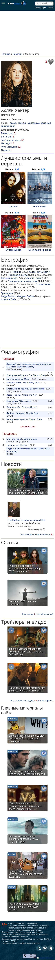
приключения (8, 126)
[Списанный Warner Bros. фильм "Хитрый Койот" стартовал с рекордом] (27, 730)
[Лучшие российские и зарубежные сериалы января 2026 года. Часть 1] (27, 560)
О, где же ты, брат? (39, 272)
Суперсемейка (13, 249)
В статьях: (7, 136)
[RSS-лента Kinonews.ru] (39, 948)
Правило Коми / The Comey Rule (22, 382)
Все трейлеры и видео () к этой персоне (32, 700)
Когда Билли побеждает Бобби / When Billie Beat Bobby (28, 450)
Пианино (13, 206)
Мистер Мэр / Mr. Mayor (18, 379)
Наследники (39, 206)
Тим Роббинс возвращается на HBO (26, 520)
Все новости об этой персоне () (36, 534)
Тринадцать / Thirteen (17, 445)
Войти (50, 8)
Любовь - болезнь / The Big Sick (22, 413)
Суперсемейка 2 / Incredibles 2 (21, 407)
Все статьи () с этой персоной (37, 614)
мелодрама (34, 123)
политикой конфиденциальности (16, 934)
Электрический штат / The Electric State (26, 375)
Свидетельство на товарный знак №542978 (21, 943)
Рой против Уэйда (18, 275)
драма (13, 123)
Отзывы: (6, 150)
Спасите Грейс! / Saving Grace (21, 439)
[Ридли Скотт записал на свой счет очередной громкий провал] (27, 763)
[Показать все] (27, 426)
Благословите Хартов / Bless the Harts (25, 388)
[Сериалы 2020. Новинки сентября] (27, 593)
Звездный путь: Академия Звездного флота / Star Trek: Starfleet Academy (28, 365)
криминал (46, 123)
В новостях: (8, 133)
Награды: (7, 143)
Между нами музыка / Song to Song (24, 419)
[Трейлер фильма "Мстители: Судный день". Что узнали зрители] (27, 898)
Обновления (32, 924)
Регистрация (40, 8)
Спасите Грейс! (33, 278)
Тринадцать (7, 293)
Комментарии (36, 529)
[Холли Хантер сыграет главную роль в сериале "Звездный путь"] (27, 482)
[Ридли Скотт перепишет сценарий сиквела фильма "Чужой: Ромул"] (27, 831)
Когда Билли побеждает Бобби (17, 296)
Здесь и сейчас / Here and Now (21, 395)
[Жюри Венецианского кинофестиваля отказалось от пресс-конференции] (27, 798)
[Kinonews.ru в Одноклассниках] (51, 948)
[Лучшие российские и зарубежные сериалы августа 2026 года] (27, 866)
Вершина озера (9, 278)
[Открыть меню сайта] (3, 4)
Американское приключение (22, 281)
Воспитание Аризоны (40, 249)
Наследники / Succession (18, 401)
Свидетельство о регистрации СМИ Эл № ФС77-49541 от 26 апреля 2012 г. (27, 940)
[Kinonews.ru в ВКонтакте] (45, 948)
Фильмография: (10, 146)
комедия (22, 123)
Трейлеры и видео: (12, 140)
